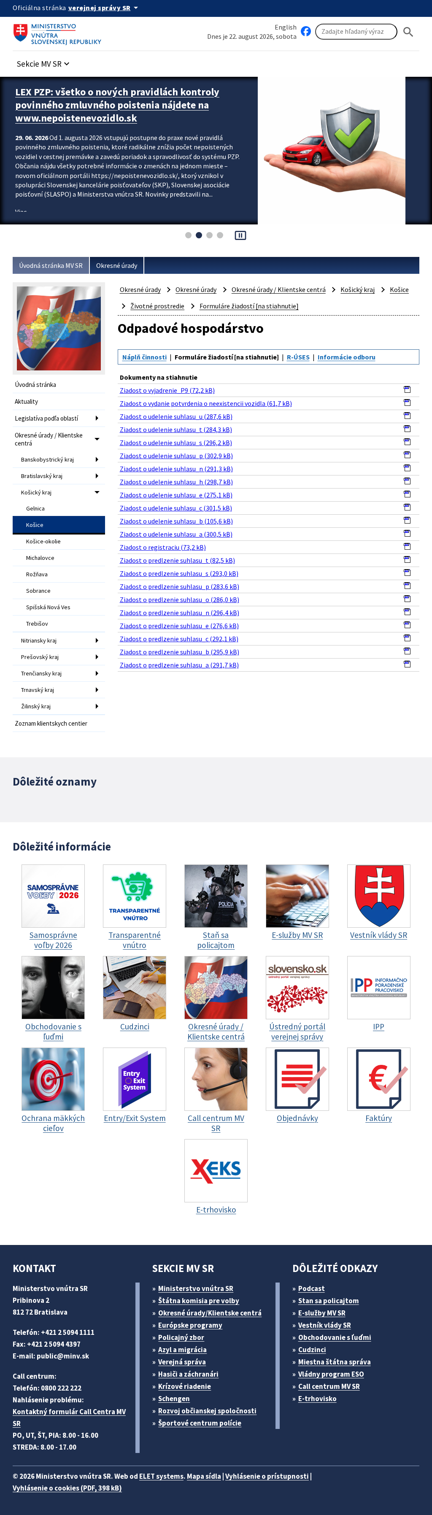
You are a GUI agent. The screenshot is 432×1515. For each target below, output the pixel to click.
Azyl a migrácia (182, 1349)
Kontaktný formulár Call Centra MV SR (69, 1417)
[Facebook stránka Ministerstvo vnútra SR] (306, 31)
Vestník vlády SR (324, 1325)
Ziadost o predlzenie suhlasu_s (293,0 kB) (179, 573)
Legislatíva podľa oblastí (46, 418)
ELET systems (161, 1476)
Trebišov (37, 623)
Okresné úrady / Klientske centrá (49, 439)
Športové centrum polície (199, 1423)
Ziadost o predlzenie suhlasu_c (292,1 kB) (179, 639)
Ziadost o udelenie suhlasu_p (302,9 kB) (176, 455)
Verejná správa (182, 1361)
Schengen (174, 1398)
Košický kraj (36, 492)
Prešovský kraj (40, 657)
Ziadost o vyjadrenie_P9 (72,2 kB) (167, 390)
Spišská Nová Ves (48, 607)
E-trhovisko (317, 1398)
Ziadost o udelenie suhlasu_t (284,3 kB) (176, 429)
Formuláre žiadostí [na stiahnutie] (249, 306)
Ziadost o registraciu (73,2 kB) (163, 547)
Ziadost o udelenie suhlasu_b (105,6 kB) (176, 521)
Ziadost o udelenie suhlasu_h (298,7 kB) (176, 482)
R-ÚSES (298, 357)
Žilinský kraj (36, 706)
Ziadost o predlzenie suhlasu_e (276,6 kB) (179, 625)
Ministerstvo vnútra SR (195, 1288)
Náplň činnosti (144, 357)
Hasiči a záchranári (188, 1374)
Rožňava (37, 574)
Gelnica (35, 508)
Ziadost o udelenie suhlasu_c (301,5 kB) (176, 508)
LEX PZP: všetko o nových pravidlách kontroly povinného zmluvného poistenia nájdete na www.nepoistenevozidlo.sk (117, 104)
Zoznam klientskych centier (51, 723)
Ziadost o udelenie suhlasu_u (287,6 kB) (176, 416)
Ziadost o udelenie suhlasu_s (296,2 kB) (176, 442)
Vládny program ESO (331, 1374)
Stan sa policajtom (328, 1300)
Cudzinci (312, 1349)
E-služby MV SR (322, 1313)
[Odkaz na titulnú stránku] (59, 31)
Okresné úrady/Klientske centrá (210, 1313)
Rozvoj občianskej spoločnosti (207, 1410)
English (286, 27)
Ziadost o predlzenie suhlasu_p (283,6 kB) (179, 586)
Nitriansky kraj (39, 640)
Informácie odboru (346, 357)
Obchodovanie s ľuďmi (334, 1337)
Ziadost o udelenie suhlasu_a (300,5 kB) (176, 534)
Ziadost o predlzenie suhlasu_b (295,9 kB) (179, 652)
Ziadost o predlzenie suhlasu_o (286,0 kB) (179, 599)
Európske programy (190, 1325)
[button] (44, 61)
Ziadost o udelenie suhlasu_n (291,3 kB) (176, 468)
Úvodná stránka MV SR (51, 265)
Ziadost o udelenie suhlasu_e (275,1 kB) (176, 495)
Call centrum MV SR (329, 1386)
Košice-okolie (43, 541)
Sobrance (38, 590)
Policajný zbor (181, 1337)
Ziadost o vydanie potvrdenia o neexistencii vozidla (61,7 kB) (206, 403)
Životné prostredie (157, 306)
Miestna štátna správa (334, 1361)
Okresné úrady (116, 265)
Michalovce (40, 558)
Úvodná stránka (35, 385)
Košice (34, 525)
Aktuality (26, 401)
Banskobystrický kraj (47, 459)
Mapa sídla (204, 1476)
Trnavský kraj (37, 690)
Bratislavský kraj (41, 476)
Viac (21, 212)
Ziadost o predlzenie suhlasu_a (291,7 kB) (179, 665)
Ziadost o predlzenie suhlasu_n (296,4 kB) (179, 612)
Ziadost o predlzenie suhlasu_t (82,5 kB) (177, 560)
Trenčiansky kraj (41, 673)
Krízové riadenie (184, 1386)
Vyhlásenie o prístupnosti (267, 1476)
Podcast (311, 1288)
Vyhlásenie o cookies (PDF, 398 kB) (67, 1488)
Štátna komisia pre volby (198, 1300)
